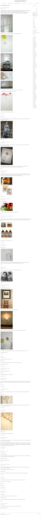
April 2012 (34, 61)
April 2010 (34, 82)
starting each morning (5, 368)
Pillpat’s (17, 174)
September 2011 (35, 67)
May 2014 (34, 39)
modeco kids (8, 218)
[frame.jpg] (7, 308)
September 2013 (35, 46)
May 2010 (34, 81)
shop (27, 350)
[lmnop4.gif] (2, 485)
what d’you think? (4, 503)
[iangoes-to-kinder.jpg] (4, 458)
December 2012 (35, 54)
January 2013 (34, 53)
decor (33, 20)
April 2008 (34, 103)
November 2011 (35, 65)
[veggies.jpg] (7, 210)
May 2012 (34, 60)
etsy (4, 407)
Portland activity (22, 381)
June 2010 (34, 80)
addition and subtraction (6, 464)
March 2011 (34, 72)
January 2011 (34, 74)
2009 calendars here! (5, 7)
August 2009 (34, 89)
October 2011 (34, 66)
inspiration (2, 139)
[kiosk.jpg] (7, 194)
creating (2, 113)
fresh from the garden (5, 198)
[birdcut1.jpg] (3, 394)
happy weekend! (4, 378)
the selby (3, 364)
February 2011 (34, 73)
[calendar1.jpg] (7, 79)
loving (2, 356)
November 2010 (35, 76)
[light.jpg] (7, 328)
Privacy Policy (38, 513)
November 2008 (35, 97)
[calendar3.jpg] (7, 70)
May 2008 (34, 102)
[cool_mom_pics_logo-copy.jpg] (5, 481)
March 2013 (34, 51)
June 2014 (34, 38)
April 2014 (34, 40)
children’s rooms (4, 437)
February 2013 (34, 52)
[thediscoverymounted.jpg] (7, 260)
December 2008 (35, 96)
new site (34, 34)
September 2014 (35, 37)
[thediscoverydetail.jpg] (7, 349)
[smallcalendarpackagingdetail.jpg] (7, 88)
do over (34, 33)
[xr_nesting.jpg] (3, 487)
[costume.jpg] (7, 164)
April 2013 (34, 50)
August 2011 (34, 68)
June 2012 (34, 59)
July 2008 (34, 100)
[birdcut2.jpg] (7, 403)
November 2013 (35, 44)
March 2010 (34, 83)
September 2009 (35, 88)
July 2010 (34, 79)
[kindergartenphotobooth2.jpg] (5, 460)
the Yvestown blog (22, 442)
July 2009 (34, 90)
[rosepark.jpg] (3, 494)
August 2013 (34, 47)
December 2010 (35, 75)
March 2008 (34, 104)
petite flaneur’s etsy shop (8, 240)
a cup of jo (7, 364)
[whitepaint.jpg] (3, 431)
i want (33, 23)
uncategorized (34, 27)
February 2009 (34, 94)
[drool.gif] (2, 483)
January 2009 (34, 95)
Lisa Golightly (20, 1)
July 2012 (34, 58)
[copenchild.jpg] (3, 447)
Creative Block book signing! (36, 32)
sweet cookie (3, 267)
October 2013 (34, 45)
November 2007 (35, 107)
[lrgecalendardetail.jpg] (7, 110)
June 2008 (34, 101)
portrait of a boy (4, 451)
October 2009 (34, 87)
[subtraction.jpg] (3, 471)
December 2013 (35, 43)
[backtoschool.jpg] (3, 497)
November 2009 (35, 86)
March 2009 (34, 93)
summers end (3, 491)
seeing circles (3, 244)
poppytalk (5, 174)
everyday (2, 168)
